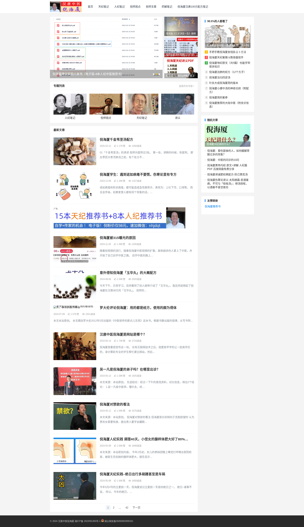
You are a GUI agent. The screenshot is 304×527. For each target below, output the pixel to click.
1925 (136, 375)
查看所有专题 (186, 86)
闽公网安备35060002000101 (118, 521)
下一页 (136, 507)
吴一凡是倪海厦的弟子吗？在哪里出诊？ (130, 369)
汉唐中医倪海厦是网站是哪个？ (123, 334)
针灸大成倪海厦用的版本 (223, 82)
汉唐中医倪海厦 (66, 521)
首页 (90, 6)
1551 (90, 314)
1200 (136, 244)
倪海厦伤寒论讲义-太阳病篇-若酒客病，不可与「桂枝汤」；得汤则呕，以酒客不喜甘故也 (228, 183)
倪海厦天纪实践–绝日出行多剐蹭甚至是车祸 (132, 474)
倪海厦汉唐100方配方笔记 (193, 6)
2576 (136, 410)
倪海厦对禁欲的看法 (115, 404)
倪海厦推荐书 (213, 206)
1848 (136, 445)
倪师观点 (135, 6)
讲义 (177, 117)
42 (126, 507)
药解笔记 (167, 6)
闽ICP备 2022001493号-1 (88, 521)
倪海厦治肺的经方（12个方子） (227, 71)
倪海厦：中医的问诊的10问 (223, 159)
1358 (136, 146)
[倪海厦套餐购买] (119, 227)
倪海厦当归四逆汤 (219, 77)
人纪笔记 (119, 6)
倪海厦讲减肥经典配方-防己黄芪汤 (227, 174)
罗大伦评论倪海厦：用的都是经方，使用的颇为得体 (138, 308)
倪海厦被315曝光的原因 (118, 238)
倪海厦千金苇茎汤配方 (116, 139)
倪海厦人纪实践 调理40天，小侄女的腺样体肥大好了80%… (144, 439)
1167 (136, 181)
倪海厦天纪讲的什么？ (219, 144)
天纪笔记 (103, 6)
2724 (136, 341)
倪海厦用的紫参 (218, 97)
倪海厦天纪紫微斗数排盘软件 (226, 57)
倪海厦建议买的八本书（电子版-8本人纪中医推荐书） (88, 74)
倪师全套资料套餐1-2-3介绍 (180, 54)
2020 (136, 279)
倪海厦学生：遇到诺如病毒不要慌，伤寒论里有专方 (138, 174)
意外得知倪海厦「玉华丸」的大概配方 (128, 273)
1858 (136, 480)
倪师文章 (151, 6)
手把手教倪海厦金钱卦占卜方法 (227, 51)
